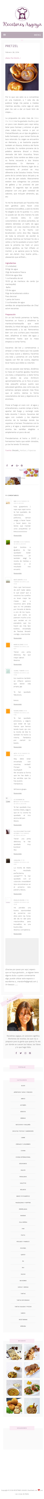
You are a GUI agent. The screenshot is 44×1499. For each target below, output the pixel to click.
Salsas (23, 1274)
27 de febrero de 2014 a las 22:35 (21, 902)
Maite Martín (18, 580)
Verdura (23, 1326)
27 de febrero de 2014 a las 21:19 (21, 862)
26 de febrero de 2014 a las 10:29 (21, 582)
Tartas (23, 1293)
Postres (23, 1248)
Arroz (23, 1098)
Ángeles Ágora (19, 900)
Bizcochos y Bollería (23, 1124)
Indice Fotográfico (23, 1196)
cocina (23, 1150)
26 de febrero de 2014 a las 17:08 (21, 673)
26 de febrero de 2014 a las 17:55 (21, 713)
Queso (23, 1254)
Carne (23, 1137)
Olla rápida (23, 1222)
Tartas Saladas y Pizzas (23, 1306)
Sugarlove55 (18, 710)
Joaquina (17, 860)
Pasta (23, 1235)
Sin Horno (23, 1280)
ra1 (23, 1267)
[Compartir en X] (12, 466)
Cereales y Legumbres (23, 1144)
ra (23, 1261)
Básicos (23, 1111)
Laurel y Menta (19, 670)
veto (15, 753)
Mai (31, 212)
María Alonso (18, 644)
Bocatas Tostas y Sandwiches (23, 1131)
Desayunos (23, 1163)
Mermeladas (23, 1209)
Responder (18, 535)
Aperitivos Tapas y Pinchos (23, 1092)
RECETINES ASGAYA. (20, 1490)
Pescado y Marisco (23, 1241)
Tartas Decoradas (23, 1300)
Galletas (23, 1183)
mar (15, 501)
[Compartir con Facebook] (7, 466)
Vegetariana (23, 1319)
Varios (23, 1313)
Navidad (23, 1215)
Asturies (23, 1105)
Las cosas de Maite (22, 1494)
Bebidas (23, 1118)
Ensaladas (23, 1176)
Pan (7, 460)
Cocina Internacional (23, 1157)
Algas (23, 1085)
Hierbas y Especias (28, 450)
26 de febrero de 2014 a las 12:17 (21, 646)
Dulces (23, 1170)
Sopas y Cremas (23, 1287)
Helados (23, 1189)
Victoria (16, 542)
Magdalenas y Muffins (23, 1202)
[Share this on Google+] (17, 466)
